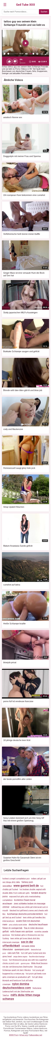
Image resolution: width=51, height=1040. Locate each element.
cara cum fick (13, 953)
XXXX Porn (13, 1035)
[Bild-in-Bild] (42, 54)
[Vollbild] (46, 54)
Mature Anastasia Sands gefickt (17, 546)
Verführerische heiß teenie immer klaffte (21, 234)
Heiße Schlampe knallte (14, 623)
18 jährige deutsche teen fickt (16, 740)
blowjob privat (9, 662)
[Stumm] (26, 54)
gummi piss (25, 963)
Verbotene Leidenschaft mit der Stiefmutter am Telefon (21, 992)
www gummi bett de (26, 885)
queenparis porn (22, 949)
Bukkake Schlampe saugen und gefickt (21, 351)
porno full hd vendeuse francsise (18, 701)
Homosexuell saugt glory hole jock (19, 468)
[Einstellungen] (37, 54)
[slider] (12, 53)
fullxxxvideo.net (35, 1035)
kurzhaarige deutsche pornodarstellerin (25, 914)
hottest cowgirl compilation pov (16, 878)
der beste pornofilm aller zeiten (17, 779)
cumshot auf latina (11, 585)
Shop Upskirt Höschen (13, 507)
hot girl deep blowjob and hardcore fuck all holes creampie (22, 980)
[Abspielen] (5, 54)
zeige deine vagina (20, 956)
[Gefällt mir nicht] (15, 61)
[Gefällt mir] (9, 61)
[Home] (25, 4)
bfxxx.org (24, 1035)
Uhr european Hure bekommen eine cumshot (24, 195)
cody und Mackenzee (13, 429)
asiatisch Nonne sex (12, 117)
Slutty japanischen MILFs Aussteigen (20, 312)
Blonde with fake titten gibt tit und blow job (22, 390)
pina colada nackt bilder (18, 925)
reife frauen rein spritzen (21, 931)
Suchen (44, 11)
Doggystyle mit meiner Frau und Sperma (22, 156)
